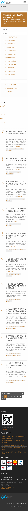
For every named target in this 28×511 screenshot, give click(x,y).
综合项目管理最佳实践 (10, 74)
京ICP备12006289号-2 (6, 488)
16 (20, 396)
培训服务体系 (23, 503)
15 (17, 396)
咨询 (6, 81)
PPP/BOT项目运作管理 (10, 54)
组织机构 (2, 118)
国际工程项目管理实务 (10, 61)
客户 (1, 110)
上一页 (8, 393)
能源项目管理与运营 (10, 57)
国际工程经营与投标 (10, 43)
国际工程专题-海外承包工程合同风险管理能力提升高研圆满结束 (16, 286)
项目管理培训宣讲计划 (10, 71)
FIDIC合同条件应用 (10, 40)
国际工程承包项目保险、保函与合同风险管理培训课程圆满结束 (16, 338)
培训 (6, 33)
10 (2, 396)
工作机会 (2, 114)
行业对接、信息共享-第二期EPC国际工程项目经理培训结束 (16, 365)
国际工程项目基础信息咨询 (12, 88)
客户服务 (17, 503)
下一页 (3, 398)
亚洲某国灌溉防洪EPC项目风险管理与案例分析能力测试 (16, 184)
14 (14, 396)
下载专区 (8, 503)
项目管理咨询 (8, 91)
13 (11, 396)
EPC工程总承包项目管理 (11, 37)
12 (8, 396)
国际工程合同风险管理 (10, 50)
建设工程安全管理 (9, 68)
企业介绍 (2, 122)
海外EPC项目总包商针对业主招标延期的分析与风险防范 (16, 133)
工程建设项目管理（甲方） (12, 47)
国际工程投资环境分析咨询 (12, 84)
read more (18, 146)
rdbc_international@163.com (7, 487)
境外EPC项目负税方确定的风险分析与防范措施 (13, 445)
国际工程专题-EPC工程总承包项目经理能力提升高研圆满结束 (16, 236)
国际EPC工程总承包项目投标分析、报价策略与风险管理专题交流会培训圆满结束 (16, 311)
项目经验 (12, 503)
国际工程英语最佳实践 (10, 64)
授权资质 (2, 106)
